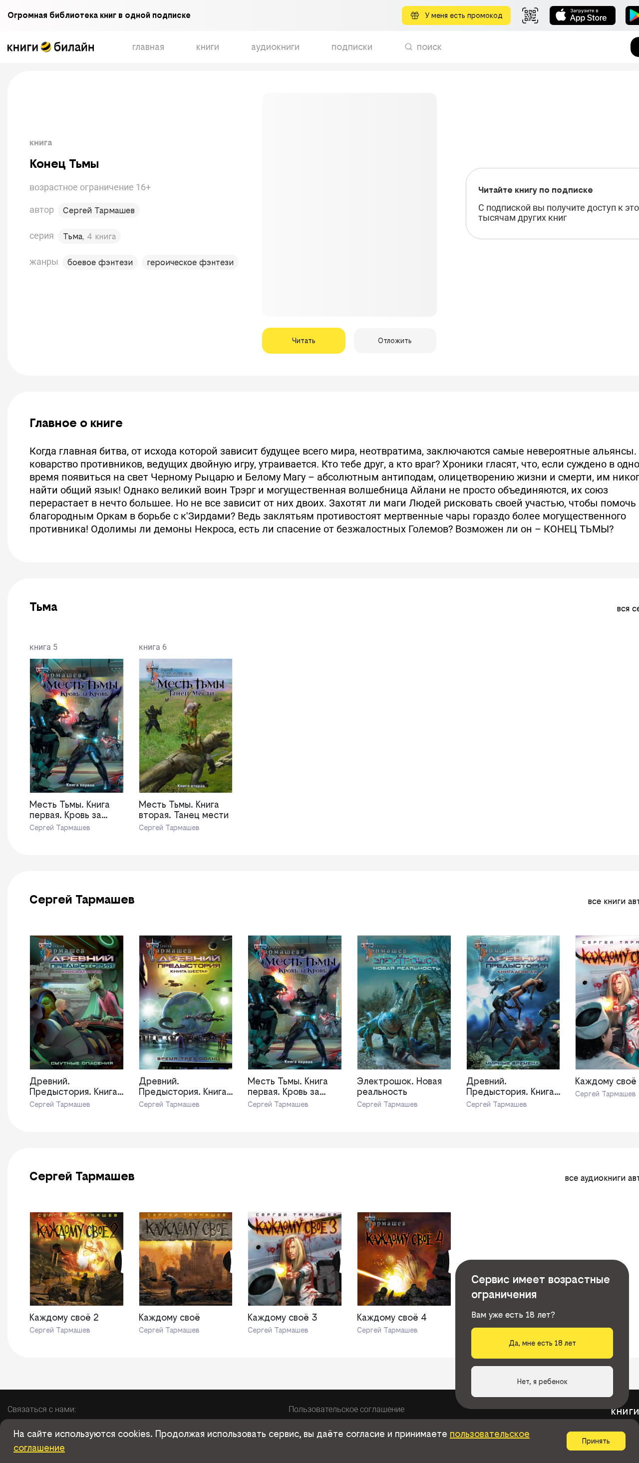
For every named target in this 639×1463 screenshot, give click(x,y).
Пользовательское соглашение (346, 1409)
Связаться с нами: (41, 1409)
